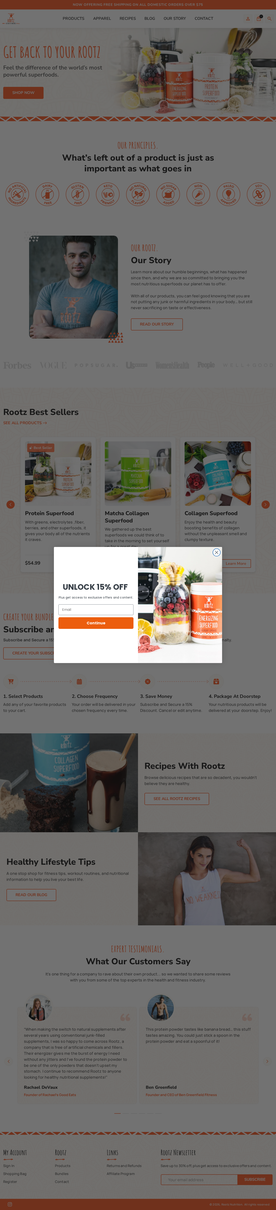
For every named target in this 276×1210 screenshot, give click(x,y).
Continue (96, 623)
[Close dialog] (216, 552)
